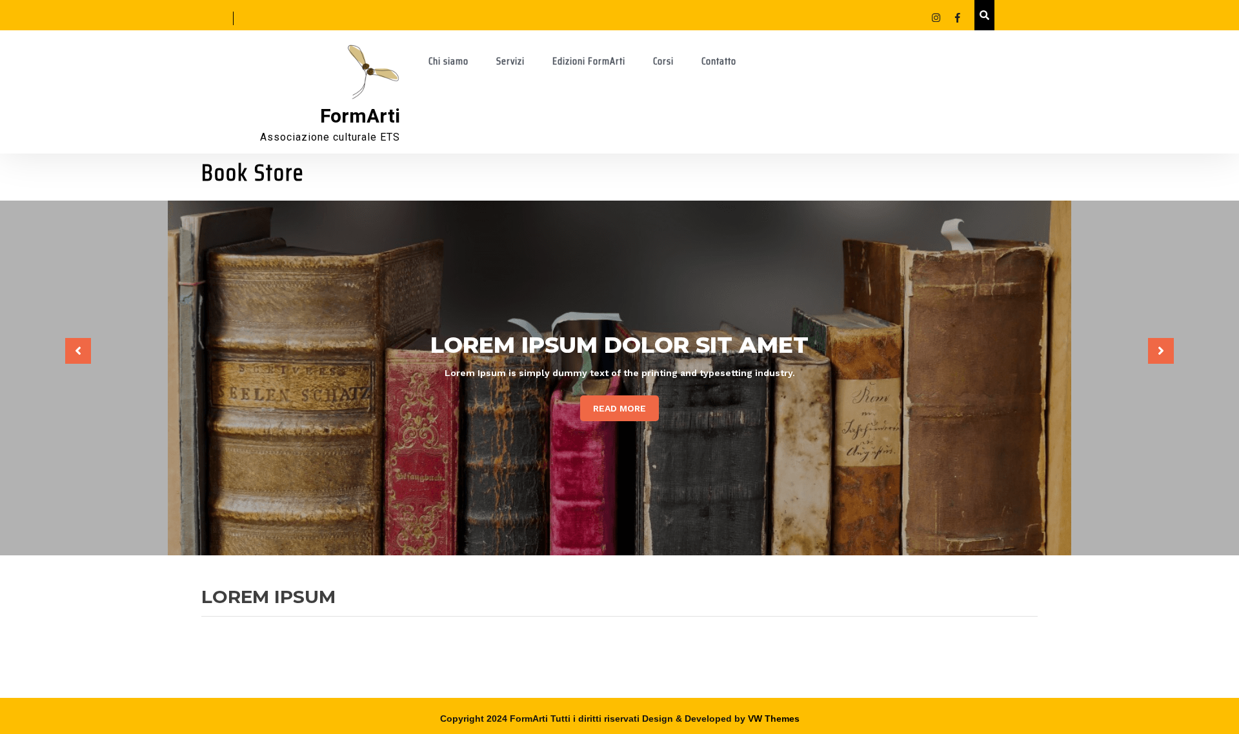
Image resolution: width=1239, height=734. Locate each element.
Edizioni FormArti (588, 61)
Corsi (663, 61)
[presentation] (78, 351)
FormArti (360, 117)
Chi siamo (448, 61)
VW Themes (772, 718)
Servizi (510, 61)
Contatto (718, 61)
